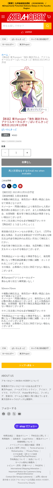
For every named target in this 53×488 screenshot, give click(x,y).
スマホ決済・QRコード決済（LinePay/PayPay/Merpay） (25, 455)
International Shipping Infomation (25, 468)
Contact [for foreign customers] (19, 476)
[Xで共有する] (9, 186)
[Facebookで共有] (3, 186)
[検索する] (48, 26)
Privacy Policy (32, 451)
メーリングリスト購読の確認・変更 (25, 445)
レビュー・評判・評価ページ (19, 465)
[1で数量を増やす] (27, 152)
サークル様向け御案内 (24, 462)
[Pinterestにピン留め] (20, 186)
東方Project (24, 44)
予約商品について (17, 459)
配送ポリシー (42, 438)
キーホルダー (8, 44)
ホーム (4, 55)
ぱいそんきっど (18, 39)
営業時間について (25, 442)
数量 (3, 146)
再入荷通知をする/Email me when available (26, 172)
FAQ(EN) (39, 465)
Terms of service (37, 448)
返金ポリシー (22, 435)
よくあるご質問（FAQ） (16, 448)
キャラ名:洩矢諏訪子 (40, 39)
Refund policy (17, 451)
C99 (4, 39)
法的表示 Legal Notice (23, 438)
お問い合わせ (41, 476)
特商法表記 (8, 435)
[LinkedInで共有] (15, 186)
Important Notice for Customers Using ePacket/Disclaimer (25, 472)
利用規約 (6, 438)
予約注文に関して (38, 435)
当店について (34, 459)
